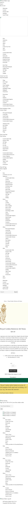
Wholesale (5, 8)
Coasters (5, 102)
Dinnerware (5, 94)
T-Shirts (4, 162)
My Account (2, 5)
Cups (4, 96)
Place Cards (5, 86)
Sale (4, 48)
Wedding (5, 13)
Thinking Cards (6, 123)
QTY (11, 363)
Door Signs (5, 81)
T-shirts (4, 83)
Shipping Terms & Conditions (11, 452)
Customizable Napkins (8, 99)
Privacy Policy (8, 454)
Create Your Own (6, 46)
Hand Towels (5, 101)
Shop (4, 418)
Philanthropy (8, 437)
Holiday (4, 73)
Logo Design (5, 14)
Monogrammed (6, 57)
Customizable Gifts (7, 138)
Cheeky (4, 54)
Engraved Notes (6, 59)
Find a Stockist (8, 449)
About (4, 50)
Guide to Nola (8, 439)
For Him (4, 145)
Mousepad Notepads (7, 66)
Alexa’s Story (8, 434)
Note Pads (5, 65)
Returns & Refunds (9, 450)
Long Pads (5, 114)
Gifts (4, 248)
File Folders (5, 125)
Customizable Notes (7, 52)
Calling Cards (6, 68)
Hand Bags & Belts (9, 210)
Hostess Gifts (6, 140)
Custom (4, 10)
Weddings (7, 431)
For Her (4, 143)
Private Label (5, 11)
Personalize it (13, 377)
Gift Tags (5, 70)
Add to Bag (13, 370)
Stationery (5, 176)
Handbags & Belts (7, 88)
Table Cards (5, 161)
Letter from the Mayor (10, 436)
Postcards (5, 62)
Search (1, 2)
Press (6, 441)
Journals (5, 128)
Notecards (5, 55)
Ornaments (5, 91)
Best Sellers (8, 419)
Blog (6, 442)
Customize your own (7, 174)
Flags (4, 80)
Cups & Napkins (6, 156)
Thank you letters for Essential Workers (14, 444)
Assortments (5, 117)
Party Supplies (6, 85)
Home (4, 199)
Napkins (4, 97)
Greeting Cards (6, 60)
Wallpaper (5, 90)
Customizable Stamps (8, 104)
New (4, 38)
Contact (7, 447)
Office (4, 227)
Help (4, 446)
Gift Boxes (5, 150)
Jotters (4, 71)
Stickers (4, 130)
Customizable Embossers (8, 105)
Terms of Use (8, 455)
